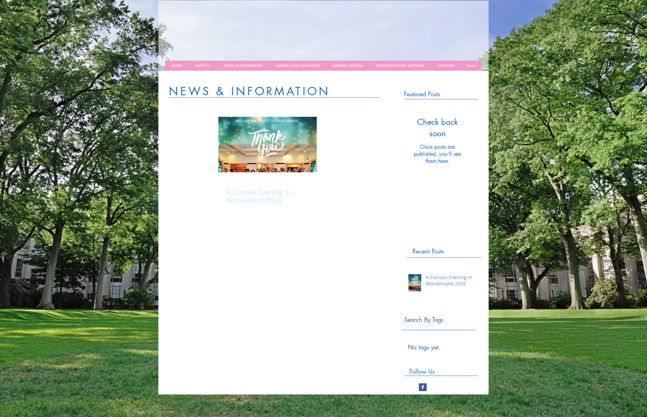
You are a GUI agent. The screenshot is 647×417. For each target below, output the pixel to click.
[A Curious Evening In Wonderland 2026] (267, 144)
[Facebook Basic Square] (423, 387)
